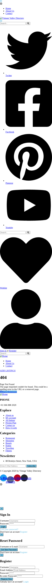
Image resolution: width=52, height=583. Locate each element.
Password (4, 523)
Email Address (6, 570)
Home (8, 8)
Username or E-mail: (9, 546)
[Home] (4, 356)
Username (4, 521)
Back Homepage (9, 392)
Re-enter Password (8, 576)
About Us (10, 11)
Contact (9, 13)
